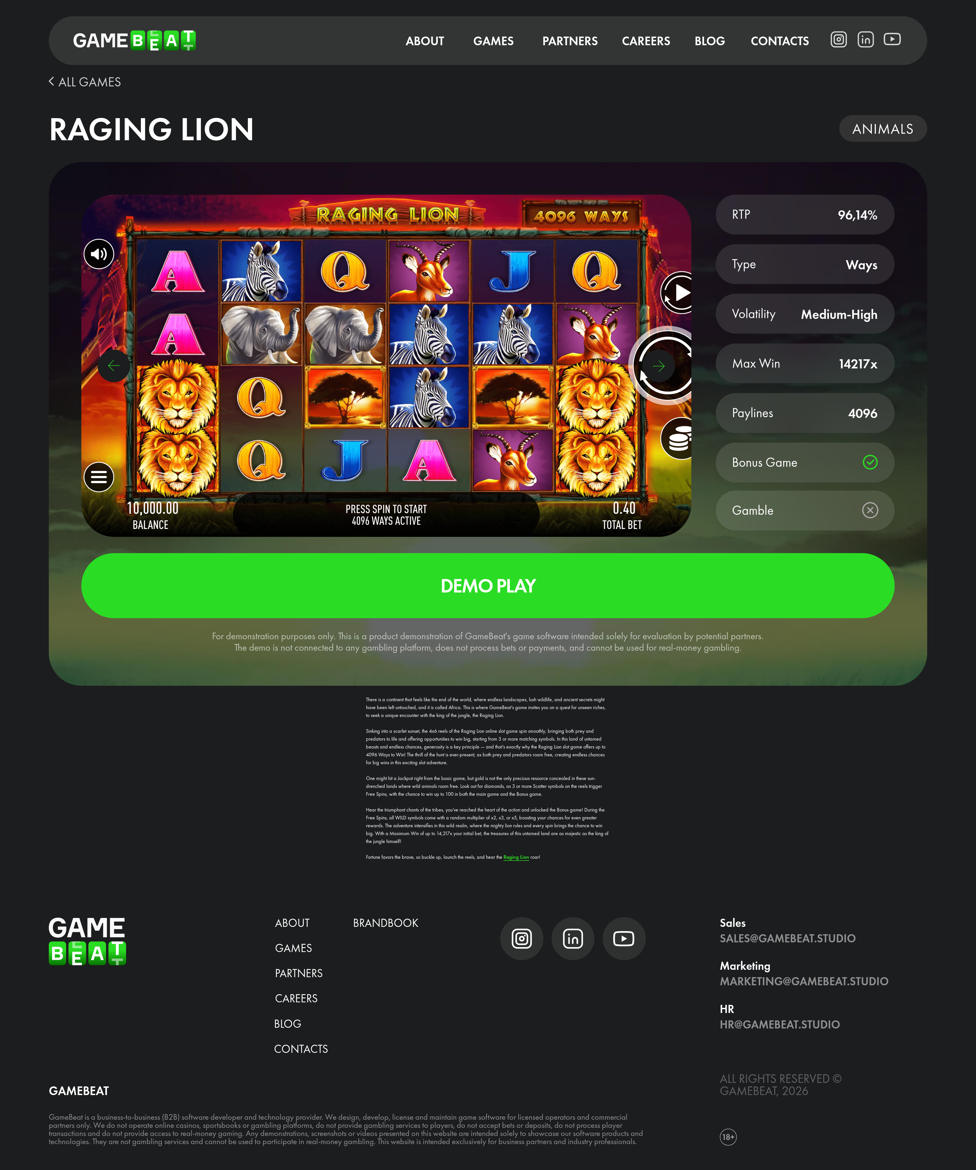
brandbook (385, 922)
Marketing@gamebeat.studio (804, 981)
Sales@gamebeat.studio (788, 938)
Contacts (301, 1048)
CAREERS (296, 998)
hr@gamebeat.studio (780, 1024)
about (292, 922)
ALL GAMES (89, 81)
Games (293, 948)
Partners (299, 973)
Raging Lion (516, 857)
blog (287, 1023)
